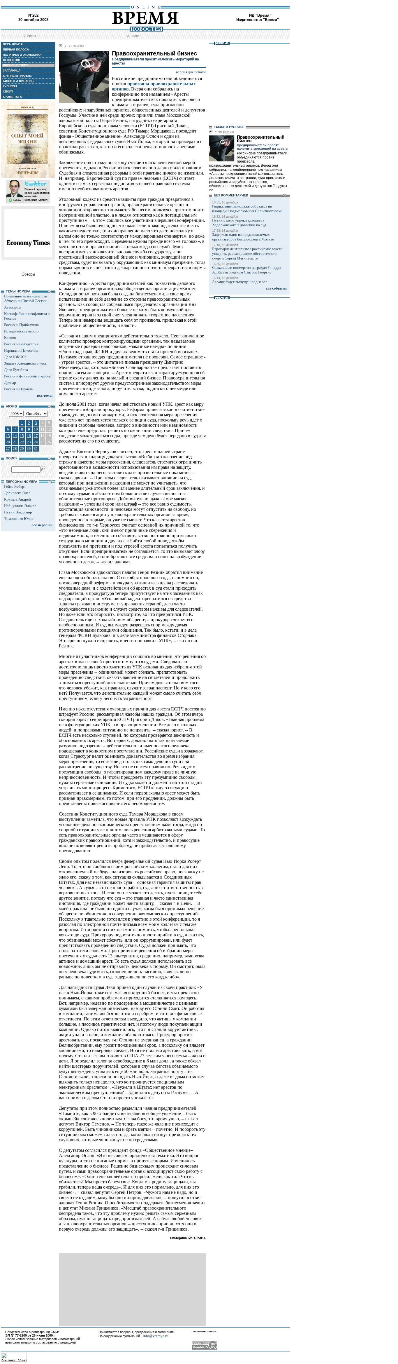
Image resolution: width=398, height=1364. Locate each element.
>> (211, 190)
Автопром (12, 307)
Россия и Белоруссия (21, 344)
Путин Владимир (18, 512)
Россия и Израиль (18, 389)
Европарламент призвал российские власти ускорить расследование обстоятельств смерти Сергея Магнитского (247, 253)
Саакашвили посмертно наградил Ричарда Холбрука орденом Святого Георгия (246, 269)
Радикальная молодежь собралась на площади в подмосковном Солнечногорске (247, 208)
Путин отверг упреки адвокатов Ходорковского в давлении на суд (239, 222)
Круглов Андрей (17, 499)
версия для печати (191, 72)
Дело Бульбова (16, 369)
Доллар (10, 382)
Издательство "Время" (257, 20)
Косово (10, 337)
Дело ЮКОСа (15, 357)
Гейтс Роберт (15, 486)
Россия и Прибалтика (21, 325)
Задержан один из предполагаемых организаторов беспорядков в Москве (243, 236)
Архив (31, 35)
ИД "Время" (260, 15)
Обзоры (28, 274)
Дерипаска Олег (17, 493)
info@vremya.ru (155, 1336)
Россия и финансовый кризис (28, 376)
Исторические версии (22, 331)
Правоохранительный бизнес (260, 139)
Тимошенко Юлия (18, 518)
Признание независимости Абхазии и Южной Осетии (25, 298)
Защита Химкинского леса (25, 363)
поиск (135, 35)
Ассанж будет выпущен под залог (239, 282)
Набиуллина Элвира (20, 506)
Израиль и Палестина (21, 350)
